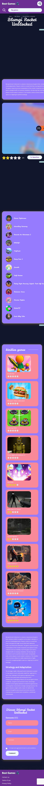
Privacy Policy (6, 783)
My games (14, 10)
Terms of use (6, 780)
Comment (12, 753)
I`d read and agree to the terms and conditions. (22, 748)
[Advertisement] (22, 52)
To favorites (34, 157)
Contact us (5, 777)
